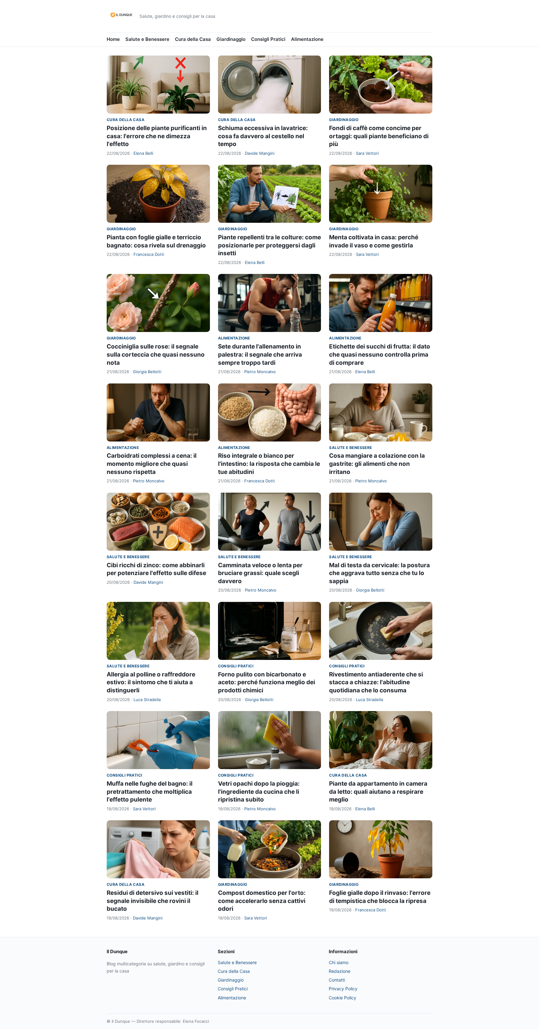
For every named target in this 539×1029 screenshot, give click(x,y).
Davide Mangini (259, 153)
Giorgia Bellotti (147, 371)
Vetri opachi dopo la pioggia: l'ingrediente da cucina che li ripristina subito (259, 791)
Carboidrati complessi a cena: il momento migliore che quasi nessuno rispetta (152, 463)
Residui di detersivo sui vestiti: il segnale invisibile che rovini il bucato (152, 900)
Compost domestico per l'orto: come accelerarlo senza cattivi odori (262, 900)
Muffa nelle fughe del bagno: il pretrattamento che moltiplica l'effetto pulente (149, 791)
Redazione (339, 971)
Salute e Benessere (147, 39)
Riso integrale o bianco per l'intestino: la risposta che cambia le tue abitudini (269, 463)
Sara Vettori (367, 153)
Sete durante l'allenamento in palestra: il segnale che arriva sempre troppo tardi (260, 354)
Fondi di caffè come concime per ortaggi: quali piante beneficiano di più (379, 136)
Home (113, 39)
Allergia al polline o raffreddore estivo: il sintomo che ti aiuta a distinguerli (151, 682)
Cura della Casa (193, 39)
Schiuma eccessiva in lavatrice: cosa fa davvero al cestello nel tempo (263, 136)
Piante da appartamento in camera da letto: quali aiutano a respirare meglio (378, 791)
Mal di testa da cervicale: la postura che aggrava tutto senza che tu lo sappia (379, 573)
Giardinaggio (230, 39)
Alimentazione (307, 39)
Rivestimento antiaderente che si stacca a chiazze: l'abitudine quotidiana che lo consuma (376, 682)
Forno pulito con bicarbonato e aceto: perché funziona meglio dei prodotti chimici (266, 682)
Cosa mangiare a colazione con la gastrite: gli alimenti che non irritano (377, 463)
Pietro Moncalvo (260, 371)
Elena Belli (143, 153)
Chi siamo (338, 962)
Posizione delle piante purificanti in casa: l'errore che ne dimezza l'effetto (157, 136)
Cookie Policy (342, 997)
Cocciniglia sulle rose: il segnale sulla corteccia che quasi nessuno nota (156, 354)
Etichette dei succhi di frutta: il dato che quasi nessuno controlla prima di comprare (379, 354)
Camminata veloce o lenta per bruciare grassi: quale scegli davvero (260, 573)
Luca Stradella (147, 699)
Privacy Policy (343, 988)
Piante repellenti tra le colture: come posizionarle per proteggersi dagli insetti (269, 245)
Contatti (337, 980)
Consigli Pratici (268, 39)
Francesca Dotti (149, 254)
